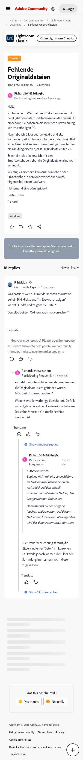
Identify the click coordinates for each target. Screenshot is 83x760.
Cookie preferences (20, 739)
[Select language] (53, 8)
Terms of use (45, 732)
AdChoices (19, 754)
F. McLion (20, 282)
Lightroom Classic (61, 20)
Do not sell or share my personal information (35, 747)
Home (13, 20)
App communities (34, 20)
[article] (41, 321)
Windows (15, 216)
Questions (15, 24)
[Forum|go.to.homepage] (31, 9)
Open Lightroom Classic (56, 38)
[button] (8, 10)
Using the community (21, 732)
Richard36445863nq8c (29, 93)
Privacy (60, 732)
